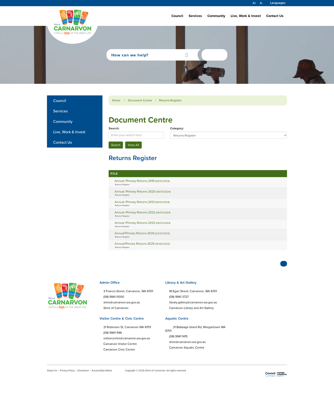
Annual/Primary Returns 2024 (142, 233)
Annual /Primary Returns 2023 (142, 223)
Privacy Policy (67, 370)
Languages (277, 3)
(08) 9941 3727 (179, 297)
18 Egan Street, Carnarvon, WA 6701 (193, 291)
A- (261, 3)
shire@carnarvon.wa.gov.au (121, 302)
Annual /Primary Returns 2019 (142, 181)
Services (195, 15)
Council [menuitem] (59, 101)
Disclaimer (83, 370)
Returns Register (170, 100)
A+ (254, 3)
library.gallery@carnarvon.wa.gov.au (193, 302)
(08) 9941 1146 (112, 332)
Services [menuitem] (60, 111)
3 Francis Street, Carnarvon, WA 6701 (128, 291)
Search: (114, 128)
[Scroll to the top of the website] (283, 264)
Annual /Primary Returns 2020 (142, 191)
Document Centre (140, 100)
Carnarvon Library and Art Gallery (191, 308)
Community (216, 15)
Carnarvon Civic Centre (119, 349)
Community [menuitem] (62, 121)
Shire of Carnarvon (116, 308)
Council (177, 15)
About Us (52, 370)
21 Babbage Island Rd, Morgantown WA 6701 (195, 329)
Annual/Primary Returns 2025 (142, 243)
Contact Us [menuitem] (62, 142)
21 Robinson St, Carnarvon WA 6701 (127, 327)
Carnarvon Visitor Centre (120, 344)
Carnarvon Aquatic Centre (186, 347)
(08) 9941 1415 (178, 336)
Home (116, 100)
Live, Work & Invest (246, 15)
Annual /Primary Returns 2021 (142, 202)
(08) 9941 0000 (113, 297)
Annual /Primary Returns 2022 (142, 212)
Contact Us (275, 15)
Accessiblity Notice (102, 370)
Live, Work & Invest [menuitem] (69, 132)
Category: (177, 128)
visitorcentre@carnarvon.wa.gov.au (126, 338)
